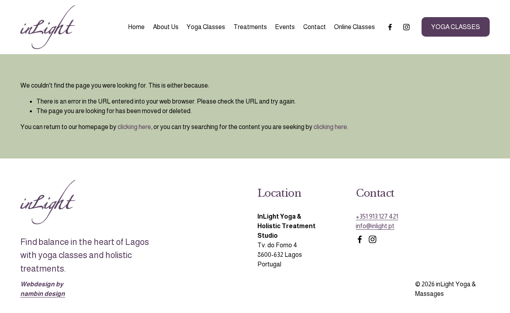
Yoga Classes (205, 26)
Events (285, 26)
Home (136, 26)
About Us (165, 26)
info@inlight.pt (375, 226)
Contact (314, 26)
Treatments (250, 26)
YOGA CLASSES (455, 26)
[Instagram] (406, 27)
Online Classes (354, 26)
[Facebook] (390, 27)
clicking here (134, 126)
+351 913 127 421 (377, 216)
